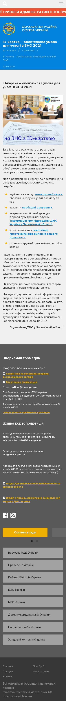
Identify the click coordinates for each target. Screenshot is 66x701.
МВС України (16, 602)
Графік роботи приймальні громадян (26, 412)
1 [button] (32, 541)
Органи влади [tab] (25, 532)
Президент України (21, 565)
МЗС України (16, 590)
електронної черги (48, 194)
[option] (27, 533)
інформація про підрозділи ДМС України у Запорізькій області (33, 222)
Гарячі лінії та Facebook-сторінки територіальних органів (26, 375)
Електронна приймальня (21, 382)
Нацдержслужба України (24, 627)
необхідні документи (37, 207)
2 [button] (37, 541)
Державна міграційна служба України (39, 28)
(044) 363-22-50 (12, 368)
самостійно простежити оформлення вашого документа (34, 233)
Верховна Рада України (23, 552)
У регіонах (28, 50)
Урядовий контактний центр (26, 639)
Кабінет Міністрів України (24, 577)
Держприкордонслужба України (29, 614)
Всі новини (9, 50)
